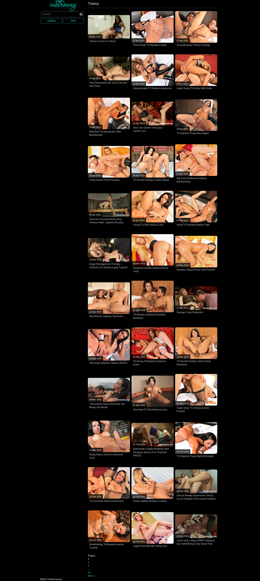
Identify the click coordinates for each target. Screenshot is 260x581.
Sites (73, 20)
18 (89, 572)
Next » (91, 576)
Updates (51, 20)
